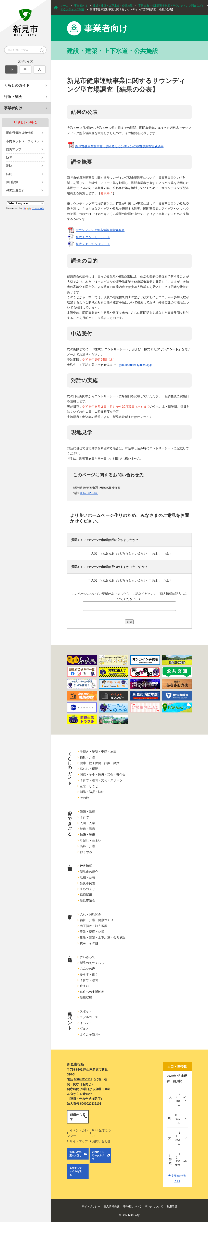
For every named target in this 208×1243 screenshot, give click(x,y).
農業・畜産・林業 (92, 931)
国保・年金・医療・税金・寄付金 (103, 774)
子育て (84, 817)
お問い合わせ (101, 1141)
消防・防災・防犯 (92, 791)
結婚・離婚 (87, 834)
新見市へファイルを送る (75, 1171)
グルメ (84, 1028)
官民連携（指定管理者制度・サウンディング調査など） (171, 5)
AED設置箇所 (15, 190)
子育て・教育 (89, 980)
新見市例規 (87, 883)
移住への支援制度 (92, 991)
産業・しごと (89, 786)
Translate (38, 208)
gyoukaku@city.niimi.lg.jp (135, 364)
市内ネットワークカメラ (23, 141)
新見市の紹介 (89, 871)
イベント (86, 1023)
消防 (9, 165)
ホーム (64, 5)
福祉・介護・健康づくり (96, 920)
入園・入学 (87, 823)
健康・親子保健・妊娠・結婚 (99, 763)
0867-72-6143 (89, 493)
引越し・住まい (90, 840)
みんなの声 (87, 968)
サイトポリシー (91, 1206)
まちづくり (87, 889)
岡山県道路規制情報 (20, 133)
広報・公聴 (87, 877)
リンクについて (154, 1206)
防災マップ (13, 149)
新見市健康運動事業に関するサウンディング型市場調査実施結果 (119, 146)
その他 (84, 797)
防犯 (9, 174)
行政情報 (86, 865)
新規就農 (86, 997)
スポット (86, 1011)
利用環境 (172, 1206)
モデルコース (89, 1017)
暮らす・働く (89, 974)
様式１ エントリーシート (93, 237)
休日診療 (12, 182)
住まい (84, 986)
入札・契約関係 (90, 914)
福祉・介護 (87, 757)
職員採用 (86, 894)
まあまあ (108, 553)
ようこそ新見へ (90, 1034)
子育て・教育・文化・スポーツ (101, 780)
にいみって (87, 957)
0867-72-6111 (83, 1079)
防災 (9, 157)
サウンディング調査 (72, 9)
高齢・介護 (87, 846)
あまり (157, 553)
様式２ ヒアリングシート (93, 244)
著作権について (132, 1206)
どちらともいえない (133, 553)
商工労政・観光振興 (93, 926)
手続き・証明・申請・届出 (98, 751)
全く (169, 553)
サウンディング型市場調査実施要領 (100, 230)
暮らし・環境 (89, 768)
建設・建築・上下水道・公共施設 (113, 5)
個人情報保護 (111, 1206)
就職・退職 (87, 829)
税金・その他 (89, 943)
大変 (94, 553)
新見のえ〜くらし (92, 962)
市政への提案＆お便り (75, 1154)
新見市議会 (87, 900)
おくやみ (86, 852)
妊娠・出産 (87, 811)
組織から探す (77, 1117)
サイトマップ (79, 1141)
